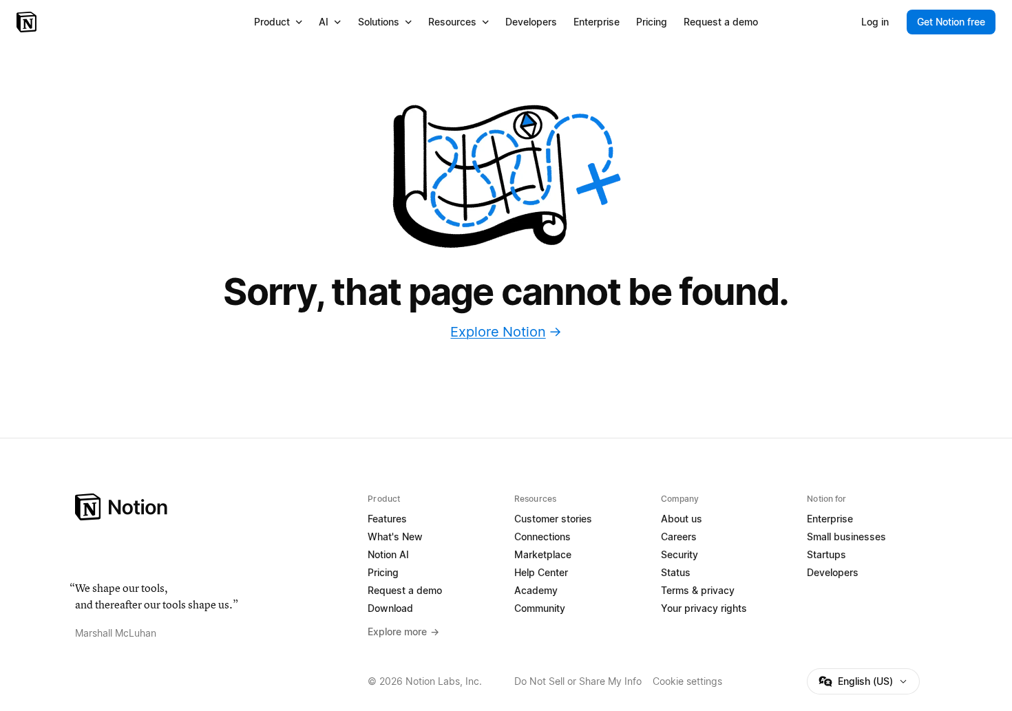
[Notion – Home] (28, 22)
